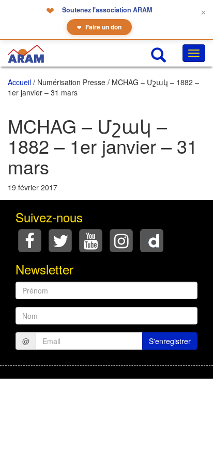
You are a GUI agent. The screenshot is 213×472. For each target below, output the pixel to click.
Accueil (19, 82)
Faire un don (99, 26)
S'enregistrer (170, 341)
